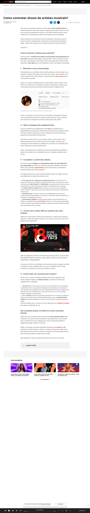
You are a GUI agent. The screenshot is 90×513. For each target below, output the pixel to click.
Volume (17, 511)
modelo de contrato (63, 303)
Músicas (60, 1)
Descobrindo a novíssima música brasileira (23, 5)
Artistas (54, 1)
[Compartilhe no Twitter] (54, 22)
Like (20, 511)
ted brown (41, 510)
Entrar (83, 1)
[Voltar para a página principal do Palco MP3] (8, 1)
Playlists (65, 1)
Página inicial (6, 5)
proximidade (41, 201)
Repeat (63, 511)
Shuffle (59, 511)
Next (13, 511)
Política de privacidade (46, 504)
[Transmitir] (74, 511)
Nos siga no (70, 22)
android (59, 327)
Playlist (70, 511)
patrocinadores (39, 167)
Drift (37, 510)
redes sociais (59, 76)
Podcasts (70, 1)
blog (12, 5)
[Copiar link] (58, 22)
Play (9, 511)
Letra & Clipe (82, 510)
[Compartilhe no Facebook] (51, 22)
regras (49, 129)
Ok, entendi (60, 504)
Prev (5, 511)
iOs (64, 327)
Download (66, 511)
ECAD (28, 286)
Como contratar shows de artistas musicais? (42, 5)
